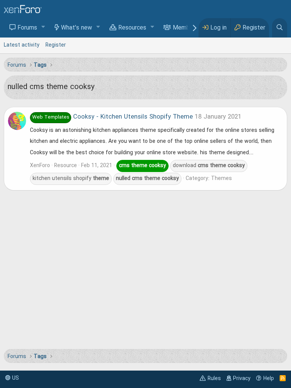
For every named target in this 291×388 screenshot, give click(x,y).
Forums (27, 28)
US (15, 378)
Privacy (241, 378)
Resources (132, 28)
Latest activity (21, 45)
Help (268, 378)
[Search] (279, 28)
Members (185, 28)
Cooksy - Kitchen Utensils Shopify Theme (112, 117)
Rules (214, 378)
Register (55, 45)
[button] (43, 27)
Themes (221, 178)
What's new (76, 28)
